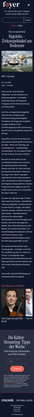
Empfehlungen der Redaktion (13, 285)
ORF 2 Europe (8, 76)
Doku (20, 25)
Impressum (17, 411)
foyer (14, 25)
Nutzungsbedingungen (17, 405)
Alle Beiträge (17, 407)
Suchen (28, 20)
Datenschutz (17, 409)
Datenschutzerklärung (9, 383)
